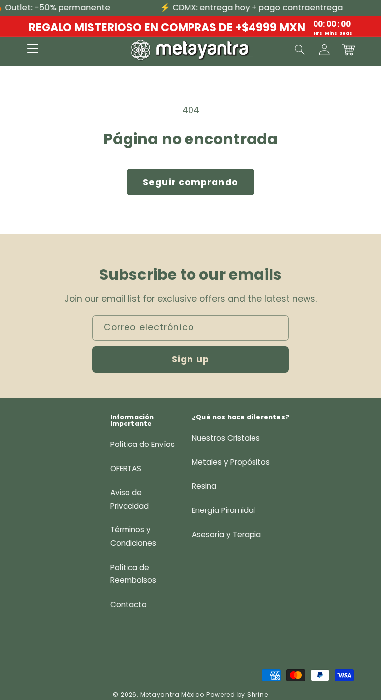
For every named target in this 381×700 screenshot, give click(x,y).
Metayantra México (172, 694)
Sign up (190, 359)
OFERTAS (125, 468)
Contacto (128, 604)
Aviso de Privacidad (129, 499)
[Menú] (33, 50)
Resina (204, 486)
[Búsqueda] (300, 50)
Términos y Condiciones (133, 536)
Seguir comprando (190, 182)
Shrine (257, 694)
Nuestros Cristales (226, 438)
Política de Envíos (142, 444)
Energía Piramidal (223, 510)
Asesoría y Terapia (226, 534)
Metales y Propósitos (231, 462)
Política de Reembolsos (133, 574)
